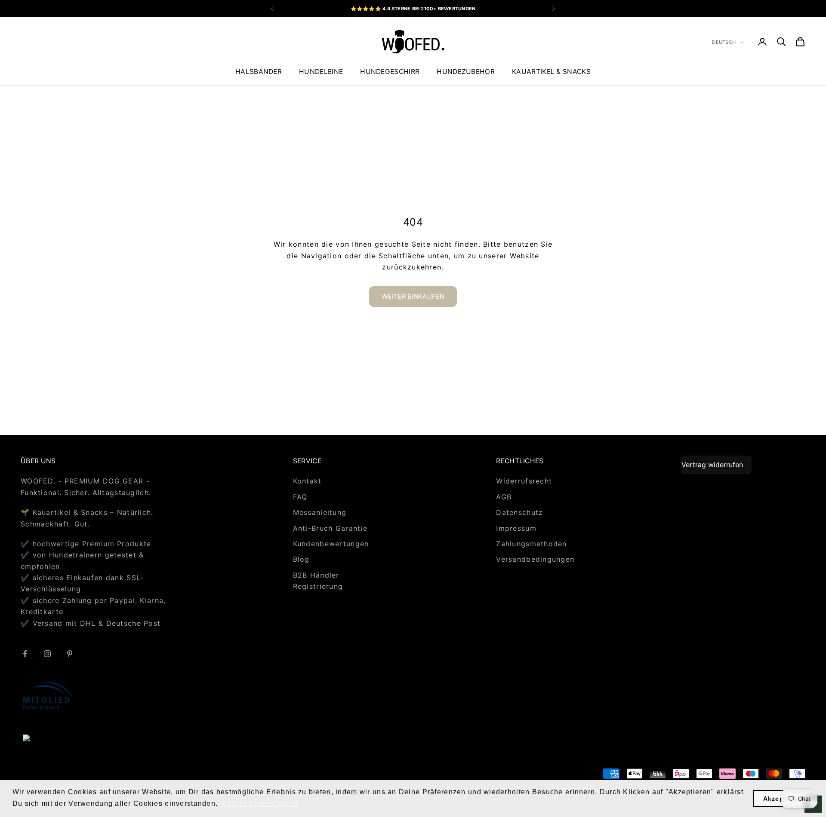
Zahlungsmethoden (531, 543)
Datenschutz (519, 512)
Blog (301, 559)
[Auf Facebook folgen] (25, 653)
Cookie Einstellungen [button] (260, 803)
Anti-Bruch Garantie (330, 528)
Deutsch (724, 42)
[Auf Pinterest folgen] (69, 653)
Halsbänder (258, 71)
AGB (504, 497)
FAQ (300, 497)
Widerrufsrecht (524, 481)
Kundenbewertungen (331, 543)
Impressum (516, 528)
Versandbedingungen (535, 559)
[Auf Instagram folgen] (47, 653)
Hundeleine (321, 71)
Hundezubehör (466, 71)
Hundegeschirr (389, 71)
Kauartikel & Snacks (551, 71)
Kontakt (307, 481)
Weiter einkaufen (413, 296)
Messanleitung (320, 512)
